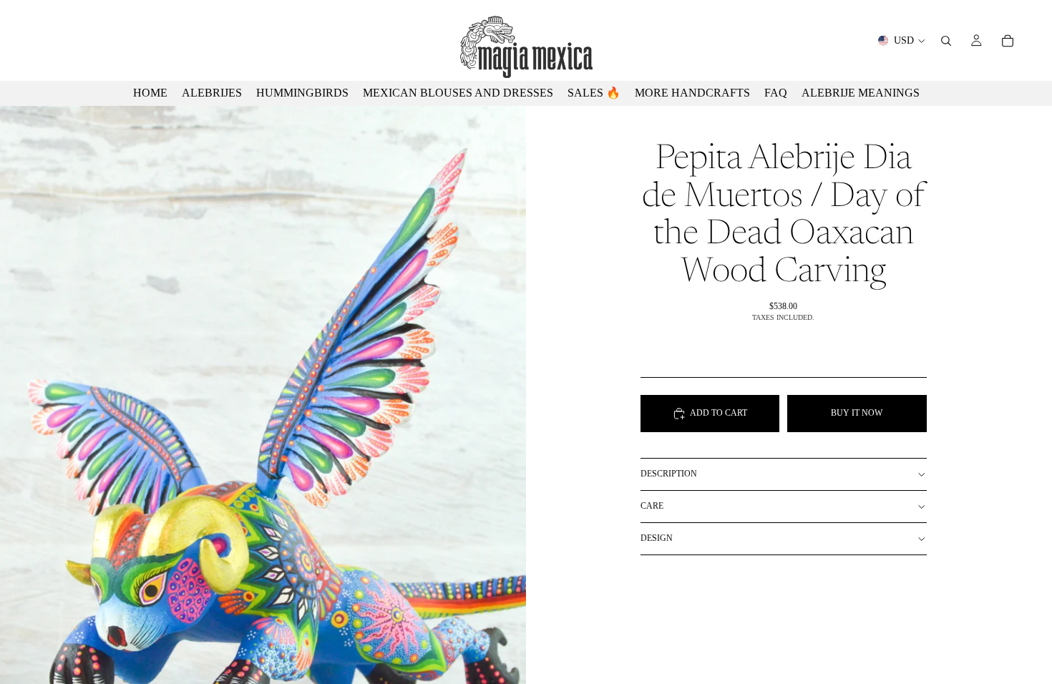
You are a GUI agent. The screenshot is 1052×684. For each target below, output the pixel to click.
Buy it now (856, 413)
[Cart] (1007, 41)
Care (652, 506)
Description (669, 474)
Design (657, 538)
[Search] (946, 41)
